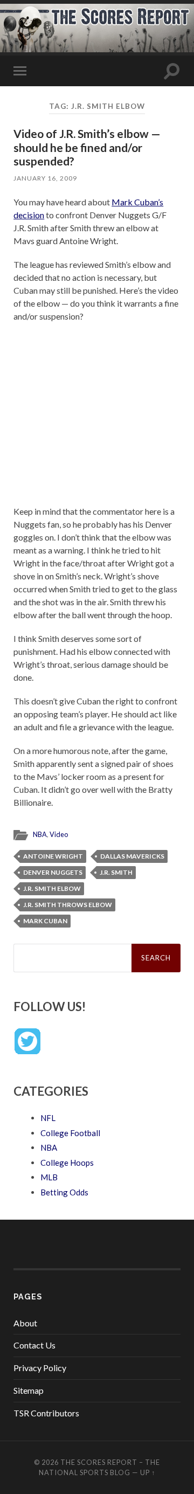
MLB (49, 1177)
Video (59, 834)
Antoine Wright (53, 856)
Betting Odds (64, 1192)
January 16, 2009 (45, 178)
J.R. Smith (116, 872)
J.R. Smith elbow (52, 888)
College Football (70, 1133)
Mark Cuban (45, 921)
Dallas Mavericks (132, 856)
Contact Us (34, 1345)
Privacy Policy (39, 1367)
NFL (48, 1118)
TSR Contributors (46, 1413)
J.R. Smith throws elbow (67, 905)
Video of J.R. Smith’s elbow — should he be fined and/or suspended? (87, 147)
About (25, 1323)
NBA (40, 834)
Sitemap (28, 1390)
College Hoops (67, 1162)
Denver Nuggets (52, 872)
